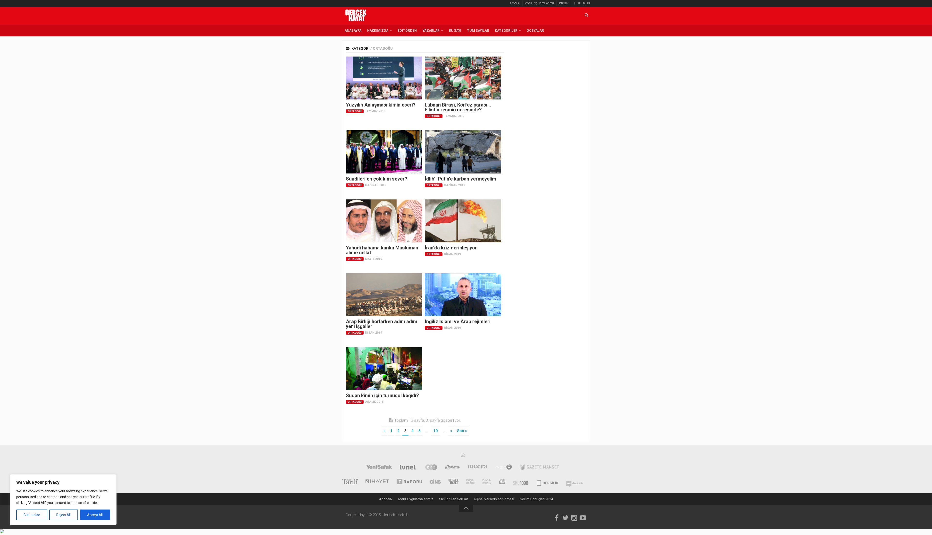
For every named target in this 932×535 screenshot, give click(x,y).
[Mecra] (477, 467)
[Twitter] (579, 3)
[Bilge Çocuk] (470, 482)
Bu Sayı (455, 31)
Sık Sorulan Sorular (453, 499)
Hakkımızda (377, 31)
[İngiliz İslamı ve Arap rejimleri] (463, 294)
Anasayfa (353, 31)
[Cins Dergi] (435, 482)
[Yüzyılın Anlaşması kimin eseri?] (384, 78)
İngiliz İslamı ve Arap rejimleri (458, 321)
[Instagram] (583, 3)
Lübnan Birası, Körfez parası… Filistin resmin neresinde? (458, 107)
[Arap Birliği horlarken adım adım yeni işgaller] (384, 294)
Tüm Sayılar (478, 31)
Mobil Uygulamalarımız (539, 3)
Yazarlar (431, 31)
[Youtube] (588, 3)
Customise (32, 515)
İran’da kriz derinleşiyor (451, 248)
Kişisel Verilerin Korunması (494, 499)
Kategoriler (506, 31)
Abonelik (514, 3)
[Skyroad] (521, 482)
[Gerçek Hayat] (453, 482)
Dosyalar (535, 31)
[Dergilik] (547, 482)
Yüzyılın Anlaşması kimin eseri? (381, 105)
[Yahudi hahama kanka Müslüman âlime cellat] (384, 220)
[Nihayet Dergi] (377, 482)
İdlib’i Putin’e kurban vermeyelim (460, 179)
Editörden (407, 31)
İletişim (563, 3)
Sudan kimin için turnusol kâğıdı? (382, 395)
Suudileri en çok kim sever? (376, 179)
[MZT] (503, 467)
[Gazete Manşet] (539, 467)
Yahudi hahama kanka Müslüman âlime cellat (382, 250)
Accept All (95, 515)
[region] (63, 499)
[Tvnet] (408, 467)
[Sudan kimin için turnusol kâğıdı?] (384, 368)
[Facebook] (574, 3)
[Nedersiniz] (574, 482)
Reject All (63, 515)
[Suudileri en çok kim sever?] (384, 151)
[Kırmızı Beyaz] (502, 482)
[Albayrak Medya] (463, 456)
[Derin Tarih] (350, 482)
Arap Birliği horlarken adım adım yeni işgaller (381, 324)
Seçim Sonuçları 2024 (536, 499)
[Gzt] (431, 467)
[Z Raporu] (409, 482)
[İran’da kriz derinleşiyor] (463, 220)
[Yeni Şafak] (379, 467)
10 (435, 430)
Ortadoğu (355, 111)
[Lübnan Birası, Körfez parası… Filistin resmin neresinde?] (463, 78)
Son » (462, 430)
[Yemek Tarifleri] (452, 467)
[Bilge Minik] (487, 482)
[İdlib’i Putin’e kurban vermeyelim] (463, 151)
